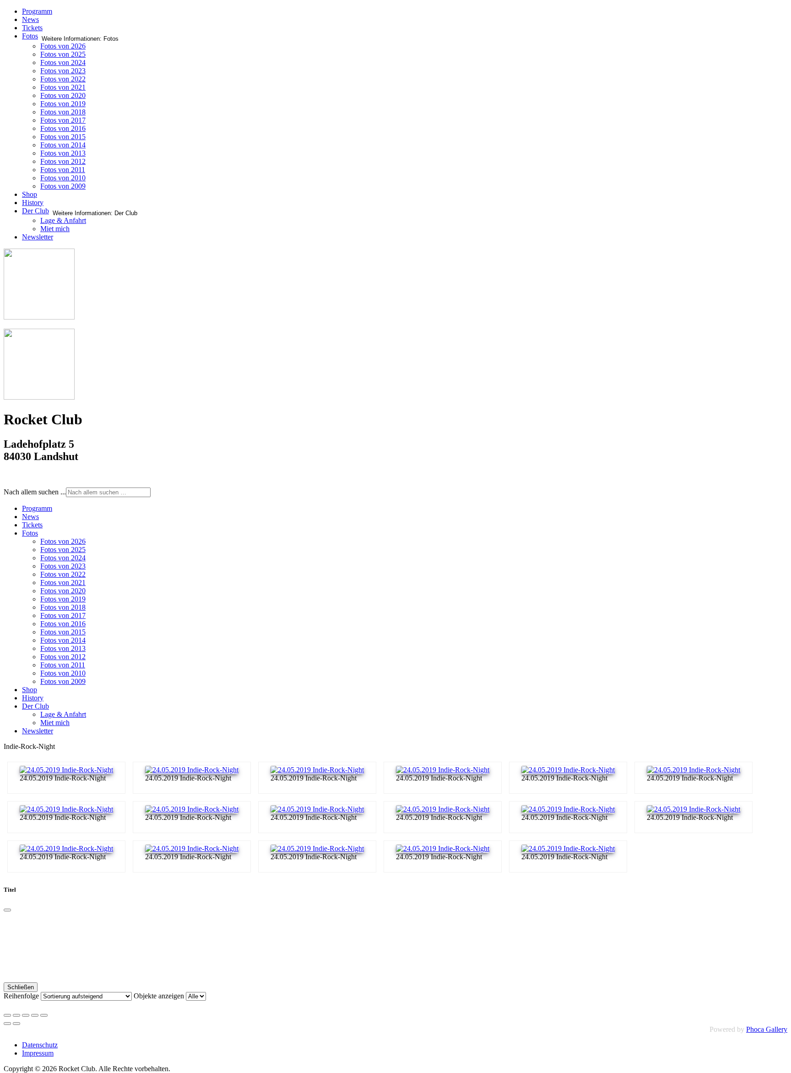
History (32, 202)
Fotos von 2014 (63, 145)
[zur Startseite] (39, 317)
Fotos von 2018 (63, 112)
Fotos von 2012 (63, 161)
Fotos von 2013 (63, 153)
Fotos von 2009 (63, 186)
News (30, 19)
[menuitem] (37, 508)
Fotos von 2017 (63, 120)
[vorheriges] (7, 1023)
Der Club (35, 211)
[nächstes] (16, 1023)
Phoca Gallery (766, 1029)
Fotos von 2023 (63, 71)
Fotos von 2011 (62, 169)
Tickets (32, 28)
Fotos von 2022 (63, 79)
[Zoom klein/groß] (34, 1015)
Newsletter (37, 237)
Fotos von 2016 (63, 128)
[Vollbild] (25, 1015)
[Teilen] (16, 1015)
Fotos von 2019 (63, 104)
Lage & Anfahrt (63, 220)
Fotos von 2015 (63, 137)
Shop (29, 194)
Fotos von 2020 (63, 95)
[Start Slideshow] (44, 1015)
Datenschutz (40, 1045)
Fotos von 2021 (63, 87)
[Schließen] (7, 910)
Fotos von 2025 (63, 54)
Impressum (38, 1053)
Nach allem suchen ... (35, 492)
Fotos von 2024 (63, 62)
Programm (37, 11)
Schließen (20, 987)
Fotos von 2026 (63, 46)
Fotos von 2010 (63, 178)
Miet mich (55, 229)
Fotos (30, 36)
